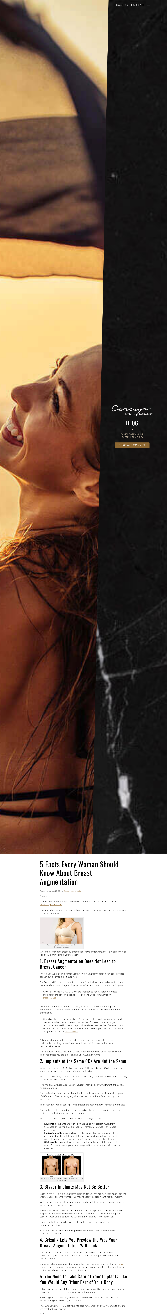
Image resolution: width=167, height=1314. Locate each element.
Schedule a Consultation (132, 445)
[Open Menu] (148, 5)
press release (49, 998)
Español (119, 5)
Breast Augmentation (73, 891)
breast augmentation (51, 905)
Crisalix (121, 1264)
